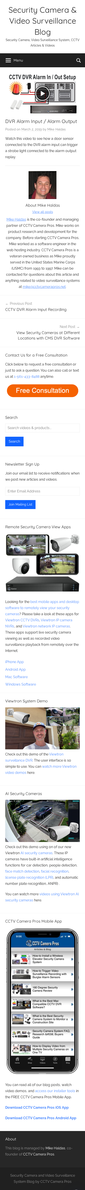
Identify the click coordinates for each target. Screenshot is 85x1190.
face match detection (22, 871)
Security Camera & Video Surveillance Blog (42, 21)
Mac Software (16, 677)
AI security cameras (36, 853)
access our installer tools (55, 1091)
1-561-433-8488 (26, 376)
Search (14, 441)
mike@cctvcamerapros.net (44, 287)
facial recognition (54, 871)
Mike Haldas (56, 129)
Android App (15, 669)
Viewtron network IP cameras (46, 626)
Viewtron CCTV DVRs (22, 620)
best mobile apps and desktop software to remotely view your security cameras (42, 608)
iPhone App (14, 662)
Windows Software (20, 684)
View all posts (42, 212)
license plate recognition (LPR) (29, 877)
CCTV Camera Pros (38, 1154)
